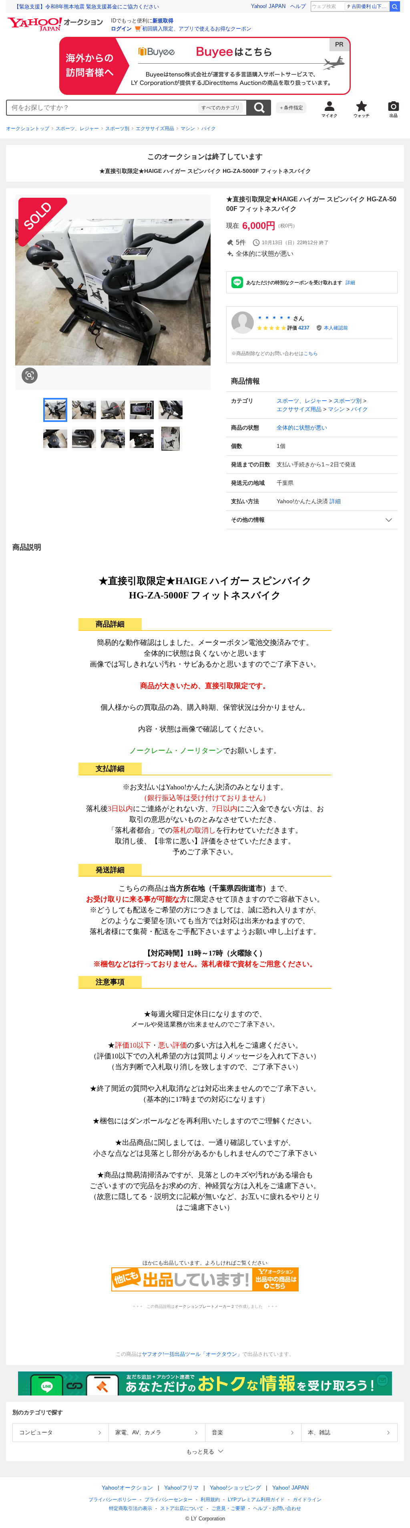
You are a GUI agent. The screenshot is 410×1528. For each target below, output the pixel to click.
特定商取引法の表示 (130, 1508)
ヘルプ (298, 6)
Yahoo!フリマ (181, 1487)
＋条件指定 (291, 107)
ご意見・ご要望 (228, 1508)
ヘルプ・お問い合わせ (277, 1508)
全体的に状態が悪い (302, 427)
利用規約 (210, 1499)
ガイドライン (307, 1499)
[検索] (395, 6)
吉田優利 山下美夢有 (370, 6)
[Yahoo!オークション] (56, 19)
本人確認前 (336, 328)
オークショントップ (27, 128)
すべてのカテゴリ (220, 107)
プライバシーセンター (169, 1499)
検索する (259, 108)
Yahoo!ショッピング (235, 1487)
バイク (208, 128)
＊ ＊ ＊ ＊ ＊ (274, 318)
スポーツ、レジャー (77, 128)
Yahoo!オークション (127, 1487)
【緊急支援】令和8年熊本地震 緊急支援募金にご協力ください (86, 7)
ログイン (121, 29)
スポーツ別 (117, 128)
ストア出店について (181, 1508)
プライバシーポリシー (112, 1499)
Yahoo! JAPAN (268, 6)
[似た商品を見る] (30, 375)
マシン (188, 128)
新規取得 (163, 21)
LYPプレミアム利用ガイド (256, 1499)
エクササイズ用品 (155, 128)
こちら (310, 353)
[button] (312, 520)
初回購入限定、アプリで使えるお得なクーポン (196, 29)
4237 (304, 328)
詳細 (350, 282)
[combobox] (102, 107)
